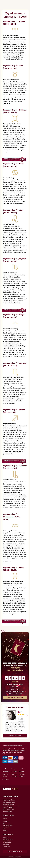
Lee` (20, 711)
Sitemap (5, 830)
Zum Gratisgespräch (15, 698)
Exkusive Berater (7, 842)
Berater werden (7, 820)
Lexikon (5, 818)
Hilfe (4, 828)
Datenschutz (6, 827)
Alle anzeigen (5, 779)
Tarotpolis (10, 789)
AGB (4, 823)
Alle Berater (6, 837)
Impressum (5, 821)
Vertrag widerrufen (15, 851)
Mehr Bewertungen (15, 736)
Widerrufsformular (7, 825)
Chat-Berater (6, 844)
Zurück (3, 631)
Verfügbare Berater (8, 839)
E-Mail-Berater (6, 846)
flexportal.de (19, 856)
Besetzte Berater (7, 841)
